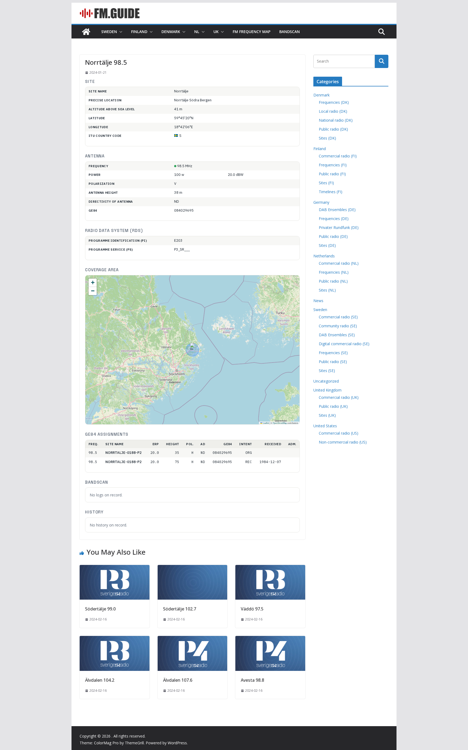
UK (216, 31)
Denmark (170, 31)
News (318, 300)
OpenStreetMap (280, 422)
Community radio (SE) (338, 325)
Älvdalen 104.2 (99, 680)
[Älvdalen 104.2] (115, 640)
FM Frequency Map (252, 31)
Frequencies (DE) (334, 218)
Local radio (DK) (333, 111)
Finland (139, 31)
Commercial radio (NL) (339, 263)
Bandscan (289, 31)
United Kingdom (327, 390)
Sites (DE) (327, 245)
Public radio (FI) (332, 173)
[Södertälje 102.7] (192, 569)
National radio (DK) (336, 120)
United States (325, 425)
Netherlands (324, 255)
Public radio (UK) (333, 406)
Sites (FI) (326, 182)
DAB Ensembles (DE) (337, 209)
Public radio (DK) (333, 129)
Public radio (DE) (333, 236)
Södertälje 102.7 (179, 609)
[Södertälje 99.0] (115, 569)
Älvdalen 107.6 (177, 680)
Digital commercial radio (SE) (344, 343)
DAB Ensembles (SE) (337, 334)
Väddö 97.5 (252, 609)
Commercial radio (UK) (339, 397)
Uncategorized (326, 381)
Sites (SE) (327, 370)
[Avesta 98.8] (270, 640)
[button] (119, 31)
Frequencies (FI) (333, 164)
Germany (321, 202)
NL (196, 31)
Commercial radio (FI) (338, 156)
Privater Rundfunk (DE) (339, 227)
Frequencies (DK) (334, 102)
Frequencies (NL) (334, 272)
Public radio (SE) (333, 361)
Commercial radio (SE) (338, 316)
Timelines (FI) (330, 191)
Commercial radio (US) (338, 433)
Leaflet (265, 422)
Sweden (109, 31)
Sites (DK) (327, 138)
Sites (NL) (327, 290)
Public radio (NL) (333, 281)
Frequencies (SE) (333, 352)
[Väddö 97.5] (270, 569)
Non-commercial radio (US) (343, 442)
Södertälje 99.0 (100, 609)
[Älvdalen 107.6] (192, 640)
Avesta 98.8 (252, 680)
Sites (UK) (327, 415)
